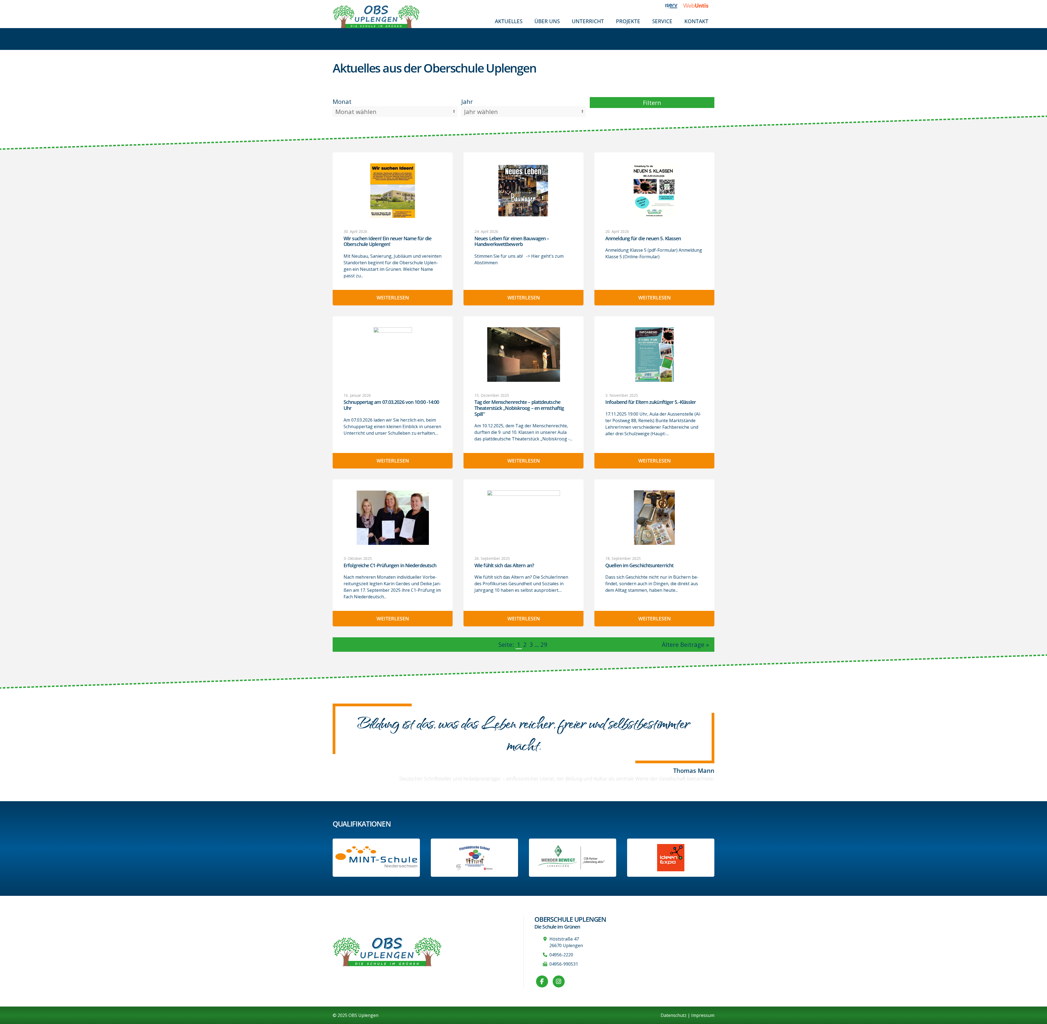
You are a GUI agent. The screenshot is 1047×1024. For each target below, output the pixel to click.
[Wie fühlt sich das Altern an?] (523, 517)
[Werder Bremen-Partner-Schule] (572, 857)
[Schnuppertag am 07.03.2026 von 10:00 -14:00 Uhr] (393, 354)
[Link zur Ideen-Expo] (670, 857)
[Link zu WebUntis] (698, 5)
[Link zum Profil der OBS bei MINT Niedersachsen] (376, 857)
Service (662, 21)
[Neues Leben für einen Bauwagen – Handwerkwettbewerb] (523, 190)
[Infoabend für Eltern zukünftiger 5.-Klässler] (654, 354)
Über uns (547, 21)
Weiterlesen (393, 297)
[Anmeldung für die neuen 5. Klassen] (654, 190)
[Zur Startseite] (376, 16)
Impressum (702, 1015)
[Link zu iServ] (674, 5)
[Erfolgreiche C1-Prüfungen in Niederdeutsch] (393, 517)
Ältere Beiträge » (685, 644)
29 (543, 644)
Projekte (628, 21)
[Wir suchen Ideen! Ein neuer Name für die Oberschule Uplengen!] (393, 190)
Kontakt (696, 21)
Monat (342, 101)
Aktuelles (508, 21)
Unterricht (588, 21)
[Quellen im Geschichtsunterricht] (654, 517)
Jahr (467, 101)
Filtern (652, 102)
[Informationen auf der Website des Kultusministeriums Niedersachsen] (474, 857)
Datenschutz (674, 1015)
